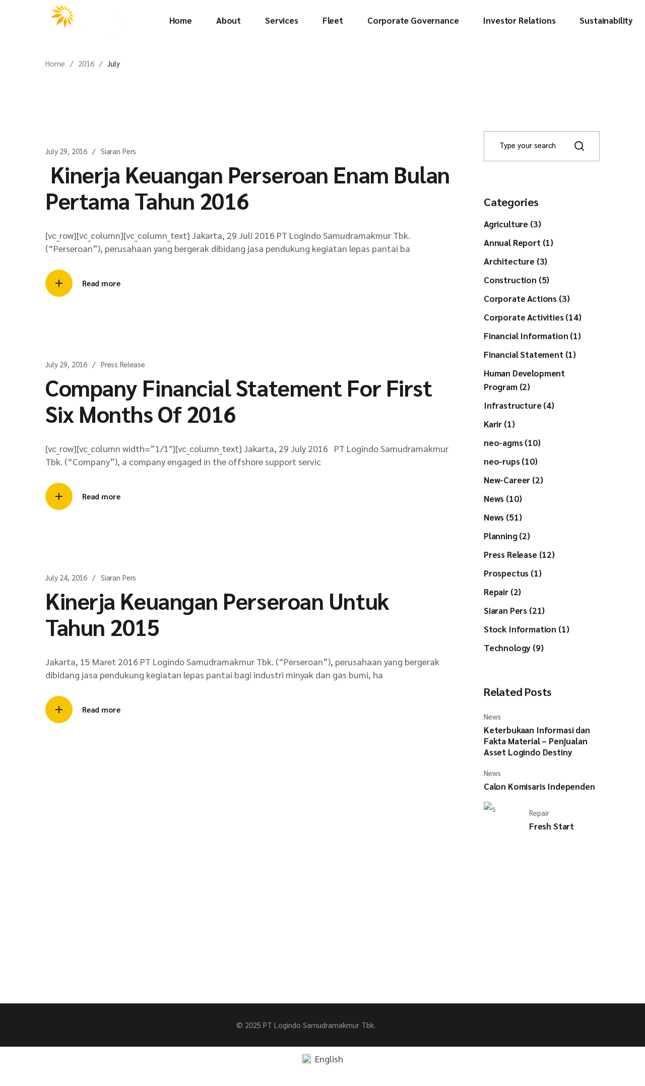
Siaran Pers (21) (514, 610)
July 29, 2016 (66, 151)
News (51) (503, 517)
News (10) (503, 498)
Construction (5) (516, 279)
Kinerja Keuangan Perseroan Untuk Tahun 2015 (217, 613)
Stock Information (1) (526, 628)
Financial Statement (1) (530, 354)
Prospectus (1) (513, 573)
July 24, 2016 (66, 577)
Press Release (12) (519, 554)
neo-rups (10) (511, 461)
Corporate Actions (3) (526, 298)
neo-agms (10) (512, 442)
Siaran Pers (118, 151)
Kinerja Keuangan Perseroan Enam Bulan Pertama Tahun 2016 (247, 187)
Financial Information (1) (532, 335)
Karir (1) (499, 423)
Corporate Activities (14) (533, 317)
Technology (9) (514, 647)
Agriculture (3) (512, 223)
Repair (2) (502, 591)
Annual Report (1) (518, 242)
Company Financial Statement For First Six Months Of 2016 (238, 400)
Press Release (123, 364)
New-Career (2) (513, 479)
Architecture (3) (515, 261)
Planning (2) (507, 535)
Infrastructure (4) (519, 405)
